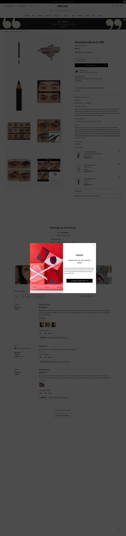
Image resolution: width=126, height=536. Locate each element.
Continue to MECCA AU (78, 281)
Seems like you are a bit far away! (79, 261)
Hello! (79, 255)
